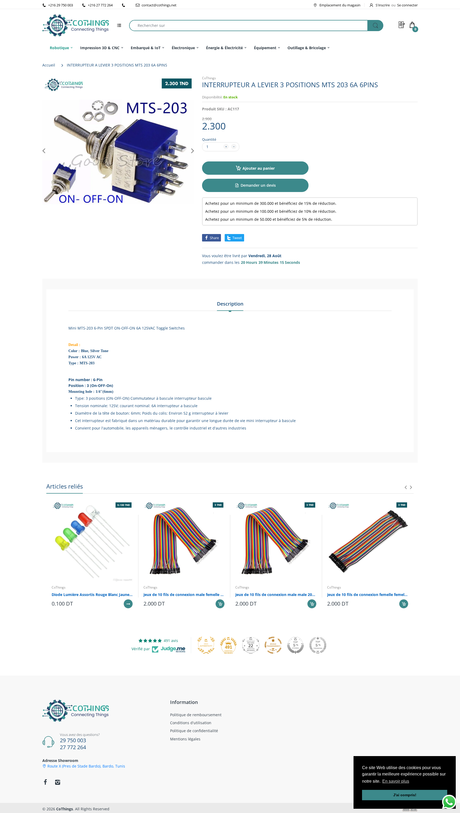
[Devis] (401, 24)
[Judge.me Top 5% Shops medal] (295, 645)
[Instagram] (57, 782)
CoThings (209, 78)
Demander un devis (258, 185)
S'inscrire (383, 5)
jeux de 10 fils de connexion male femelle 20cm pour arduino (184, 594)
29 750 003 (73, 740)
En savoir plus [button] (395, 781)
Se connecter (407, 5)
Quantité (209, 139)
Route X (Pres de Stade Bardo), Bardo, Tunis (86, 766)
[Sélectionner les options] (128, 603)
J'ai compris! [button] (404, 795)
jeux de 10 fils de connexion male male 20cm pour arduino (276, 594)
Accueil (48, 65)
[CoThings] (75, 24)
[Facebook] (45, 782)
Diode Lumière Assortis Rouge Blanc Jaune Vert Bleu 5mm (92, 594)
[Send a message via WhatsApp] (449, 802)
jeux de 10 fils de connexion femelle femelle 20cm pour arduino (367, 594)
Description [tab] (230, 304)
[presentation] (405, 487)
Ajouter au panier (259, 168)
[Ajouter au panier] (220, 603)
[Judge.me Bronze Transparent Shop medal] (273, 645)
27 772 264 (73, 747)
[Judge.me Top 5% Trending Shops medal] (317, 645)
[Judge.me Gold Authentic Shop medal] (206, 645)
